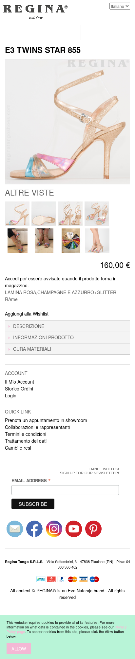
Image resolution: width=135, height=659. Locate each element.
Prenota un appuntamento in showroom (46, 420)
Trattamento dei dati (26, 440)
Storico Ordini (19, 388)
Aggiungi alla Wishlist (26, 313)
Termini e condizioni (25, 434)
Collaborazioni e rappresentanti (37, 427)
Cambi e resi (18, 447)
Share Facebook (62, 314)
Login (10, 395)
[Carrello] (121, 32)
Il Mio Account (19, 381)
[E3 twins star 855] (17, 213)
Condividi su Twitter (75, 314)
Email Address (31, 480)
